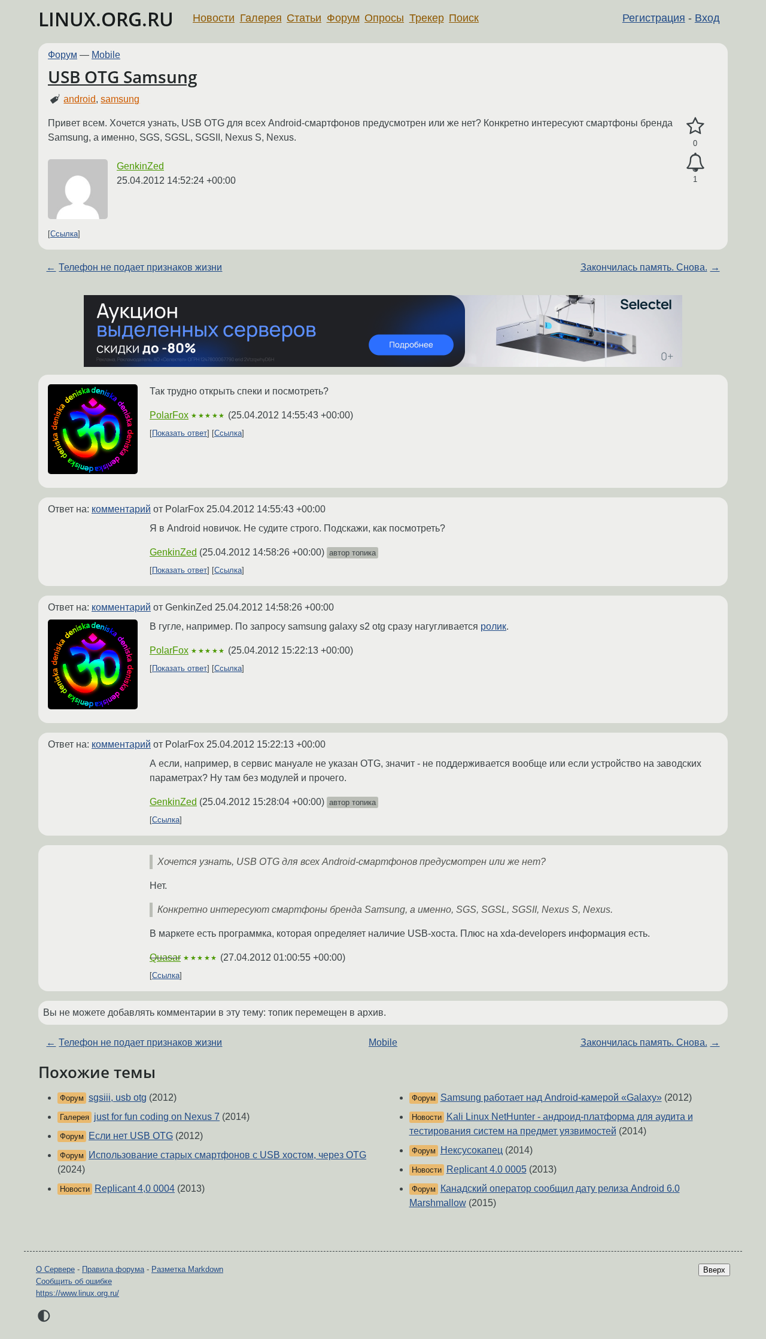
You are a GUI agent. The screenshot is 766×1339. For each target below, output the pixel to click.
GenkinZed (140, 166)
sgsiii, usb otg (118, 1097)
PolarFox (169, 415)
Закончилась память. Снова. (643, 267)
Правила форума (113, 1269)
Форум (343, 18)
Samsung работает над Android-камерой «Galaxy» (551, 1097)
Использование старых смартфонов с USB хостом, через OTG (227, 1155)
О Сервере (55, 1269)
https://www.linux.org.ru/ (77, 1293)
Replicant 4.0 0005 (486, 1169)
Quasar (165, 957)
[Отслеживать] (695, 163)
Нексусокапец (471, 1150)
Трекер (426, 18)
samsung (120, 99)
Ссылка (64, 233)
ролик (493, 626)
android (79, 99)
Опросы (384, 18)
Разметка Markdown (187, 1269)
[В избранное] (695, 126)
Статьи (304, 18)
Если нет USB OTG (131, 1136)
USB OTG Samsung (122, 76)
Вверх (714, 1269)
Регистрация (653, 18)
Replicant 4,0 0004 (135, 1188)
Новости (214, 18)
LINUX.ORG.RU (106, 19)
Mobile (106, 55)
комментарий (121, 509)
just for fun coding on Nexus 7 (157, 1117)
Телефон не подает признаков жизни (140, 267)
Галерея (261, 18)
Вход (707, 18)
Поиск (464, 18)
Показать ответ (179, 433)
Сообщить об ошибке (74, 1281)
